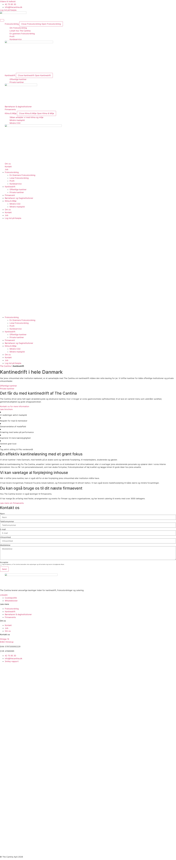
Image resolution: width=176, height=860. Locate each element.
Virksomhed (5, 537)
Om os (8, 209)
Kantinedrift (10, 186)
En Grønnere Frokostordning (22, 175)
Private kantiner (17, 192)
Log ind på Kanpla (13, 218)
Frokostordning (12, 172)
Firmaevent (10, 195)
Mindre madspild (17, 206)
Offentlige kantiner (18, 189)
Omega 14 (4, 639)
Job (6, 215)
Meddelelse (5, 545)
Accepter (4, 562)
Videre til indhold (7, 1)
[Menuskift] (2, 20)
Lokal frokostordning (19, 178)
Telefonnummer (7, 521)
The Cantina (5, 366)
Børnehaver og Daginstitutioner (19, 198)
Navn (2, 514)
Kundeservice (16, 184)
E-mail (3, 529)
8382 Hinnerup (7, 642)
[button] (88, 268)
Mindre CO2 (15, 204)
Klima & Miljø (10, 201)
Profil (12, 181)
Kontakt (8, 212)
